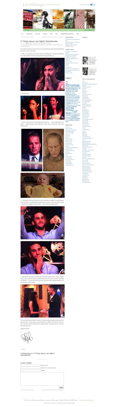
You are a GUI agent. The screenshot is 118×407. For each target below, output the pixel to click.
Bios (83, 89)
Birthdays (84, 91)
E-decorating (84, 111)
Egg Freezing (85, 114)
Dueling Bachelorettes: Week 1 (27, 389)
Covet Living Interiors (86, 100)
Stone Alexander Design (69, 403)
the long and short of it (70, 159)
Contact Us (45, 33)
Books (83, 92)
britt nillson (25, 44)
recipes (83, 152)
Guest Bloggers (85, 129)
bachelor (78, 87)
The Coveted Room (86, 170)
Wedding (84, 176)
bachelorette (70, 88)
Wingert (22, 278)
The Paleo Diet (68, 67)
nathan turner (72, 105)
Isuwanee (67, 146)
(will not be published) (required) (48, 367)
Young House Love (69, 165)
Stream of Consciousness (87, 164)
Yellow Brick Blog (68, 163)
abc (66, 83)
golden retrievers (75, 99)
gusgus (72, 100)
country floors (70, 96)
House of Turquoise (69, 144)
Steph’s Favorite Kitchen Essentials (72, 42)
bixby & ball (70, 90)
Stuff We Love (85, 166)
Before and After (85, 86)
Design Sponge (68, 138)
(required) (44, 365)
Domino (83, 108)
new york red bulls (56, 44)
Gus (67, 100)
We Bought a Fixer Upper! (70, 39)
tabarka (76, 115)
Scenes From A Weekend (87, 158)
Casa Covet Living (86, 94)
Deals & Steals (85, 101)
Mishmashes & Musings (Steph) (88, 144)
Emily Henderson (68, 141)
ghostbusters (43, 44)
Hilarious (84, 133)
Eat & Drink (84, 113)
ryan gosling (23, 46)
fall (78, 97)
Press (51, 33)
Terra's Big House (85, 169)
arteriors (67, 87)
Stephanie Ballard (85, 163)
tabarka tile (68, 117)
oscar (61, 44)
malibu (67, 105)
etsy (75, 97)
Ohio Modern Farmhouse (87, 150)
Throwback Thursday (86, 172)
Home (22, 33)
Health (83, 132)
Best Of (83, 88)
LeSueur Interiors (68, 149)
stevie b (72, 115)
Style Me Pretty (68, 157)
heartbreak (68, 102)
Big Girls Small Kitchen (69, 131)
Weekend (84, 177)
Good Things (85, 123)
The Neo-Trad (68, 160)
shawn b (27, 46)
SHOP (77, 33)
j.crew (68, 103)
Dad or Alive (67, 135)
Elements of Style (68, 140)
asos (72, 87)
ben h (76, 88)
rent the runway (69, 109)
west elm (67, 120)
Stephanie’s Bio (29, 33)
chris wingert (35, 44)
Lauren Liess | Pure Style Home (71, 147)
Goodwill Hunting (85, 126)
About (56, 33)
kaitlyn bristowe (49, 44)
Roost (66, 154)
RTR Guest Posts (85, 155)
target (74, 117)
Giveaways (84, 122)
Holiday (83, 135)
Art (82, 81)
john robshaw (74, 103)
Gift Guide (68, 99)
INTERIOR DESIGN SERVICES (67, 33)
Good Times (84, 125)
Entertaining (84, 116)
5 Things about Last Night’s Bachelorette (39, 41)
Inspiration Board (85, 136)
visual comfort (74, 118)
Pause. (66, 65)
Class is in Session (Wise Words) (71, 54)
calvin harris (30, 44)
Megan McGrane (85, 142)
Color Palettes (85, 98)
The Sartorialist (68, 162)
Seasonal (84, 160)
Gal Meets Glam (68, 143)
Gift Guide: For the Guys (70, 57)
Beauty (83, 85)
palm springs (72, 106)
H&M (76, 100)
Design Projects (85, 104)
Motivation (84, 145)
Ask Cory (84, 82)
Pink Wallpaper (68, 153)
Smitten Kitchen (68, 156)
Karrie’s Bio (38, 33)
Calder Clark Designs (69, 132)
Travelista (84, 173)
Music (83, 148)
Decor (83, 103)
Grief (83, 128)
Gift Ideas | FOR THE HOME (71, 44)
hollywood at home (75, 102)
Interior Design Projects (87, 138)
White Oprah (84, 179)
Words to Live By (68, 72)
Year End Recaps (85, 182)
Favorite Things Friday (86, 119)
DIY (83, 107)
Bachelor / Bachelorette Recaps (39, 43)
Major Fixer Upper (85, 141)
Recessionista (85, 151)
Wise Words (74, 120)
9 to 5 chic (67, 127)
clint (39, 44)
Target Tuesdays (85, 167)
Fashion (84, 117)
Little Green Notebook (69, 150)
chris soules (72, 93)
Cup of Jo (67, 134)
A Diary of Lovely (68, 128)
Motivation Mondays (86, 147)
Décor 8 (67, 137)
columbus (74, 94)
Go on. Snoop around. (88, 79)
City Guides (84, 97)
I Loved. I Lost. (68, 61)
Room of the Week (86, 154)
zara (66, 121)
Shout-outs (84, 161)
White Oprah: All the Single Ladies (72, 68)
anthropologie (72, 85)
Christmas (68, 94)
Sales (83, 157)
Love (83, 139)
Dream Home (85, 110)
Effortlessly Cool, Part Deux (70, 55)
